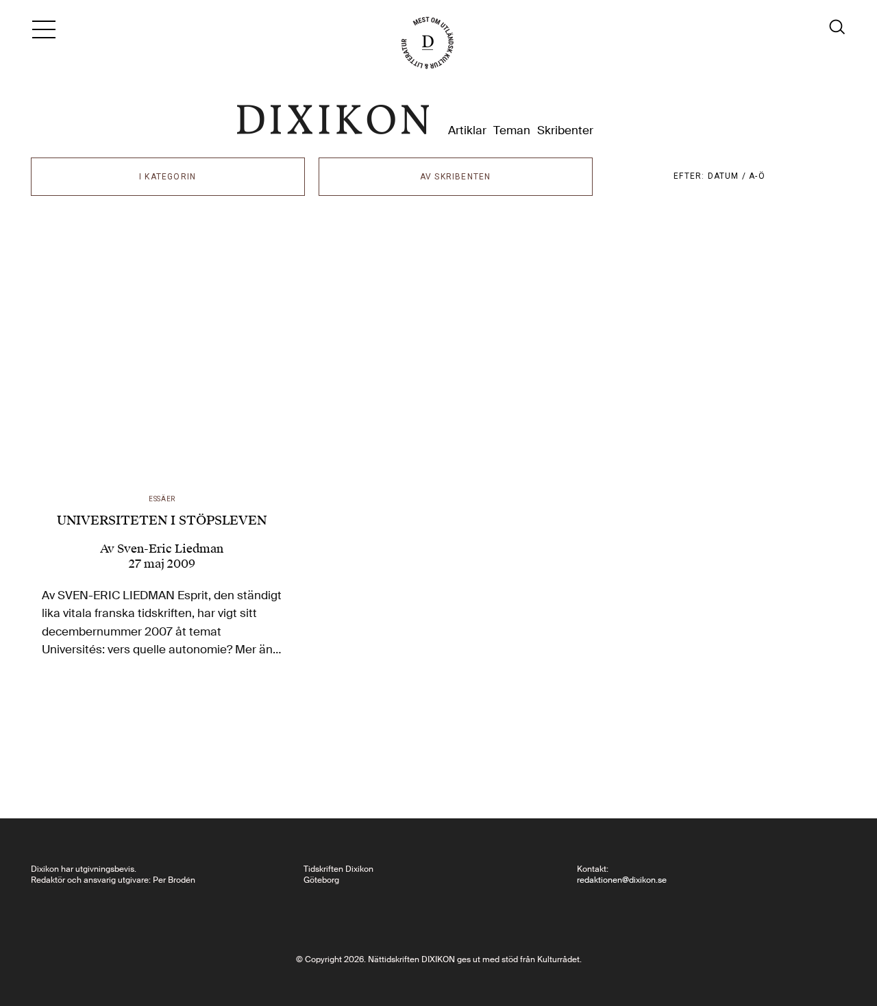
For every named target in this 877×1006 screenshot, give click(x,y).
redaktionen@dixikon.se (622, 880)
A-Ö (757, 176)
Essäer (162, 499)
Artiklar (467, 130)
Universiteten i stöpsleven (162, 520)
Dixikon (333, 120)
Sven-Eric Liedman (170, 548)
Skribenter (565, 130)
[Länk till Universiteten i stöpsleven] (162, 357)
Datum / (729, 176)
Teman (511, 130)
